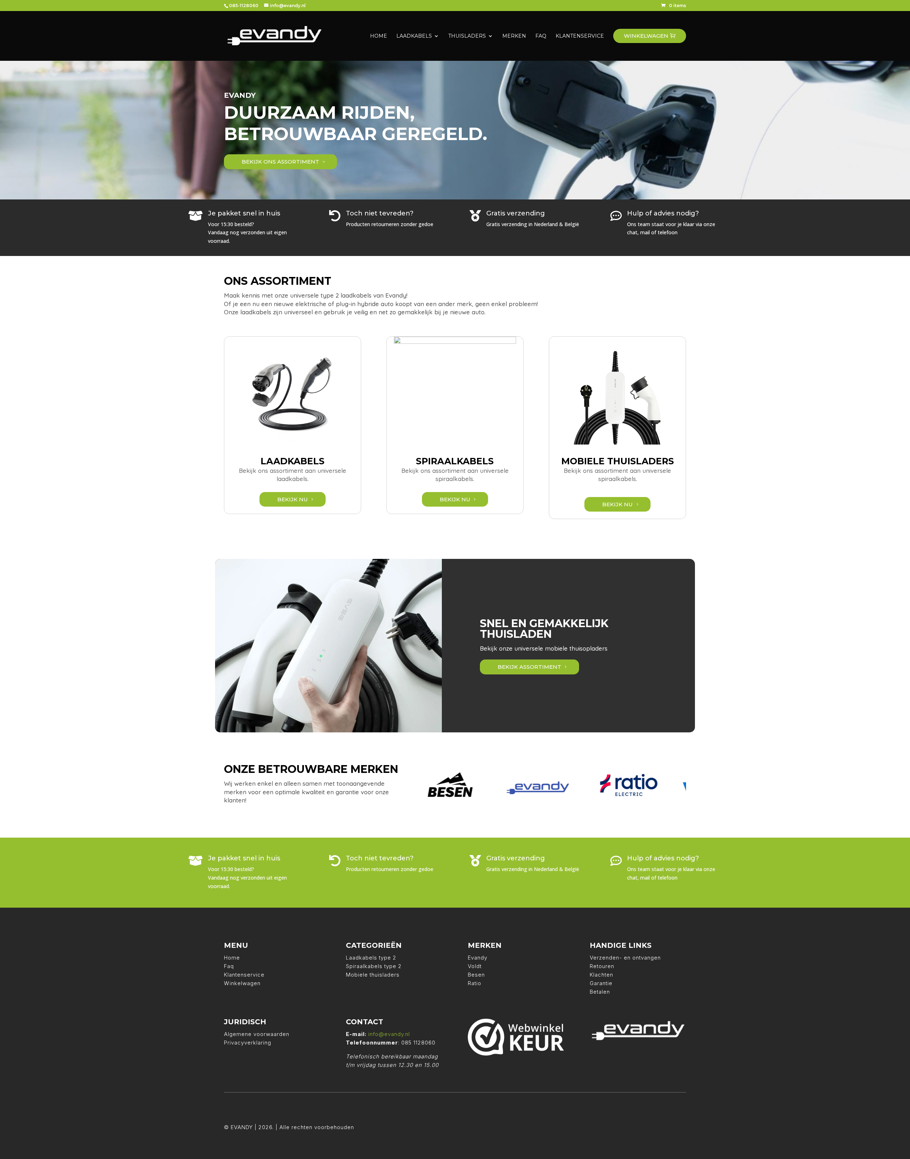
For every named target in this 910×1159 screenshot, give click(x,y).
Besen (476, 974)
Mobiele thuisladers (373, 974)
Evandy (477, 957)
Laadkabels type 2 (371, 957)
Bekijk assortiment (529, 666)
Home (232, 957)
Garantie (601, 983)
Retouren (602, 966)
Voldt (475, 966)
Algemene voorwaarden (256, 1034)
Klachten (601, 974)
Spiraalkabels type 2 (374, 966)
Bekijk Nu (292, 499)
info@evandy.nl (389, 1034)
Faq (229, 966)
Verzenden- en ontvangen (625, 957)
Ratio (474, 983)
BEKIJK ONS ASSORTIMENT (280, 161)
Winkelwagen (242, 983)
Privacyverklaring (247, 1042)
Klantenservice (244, 974)
